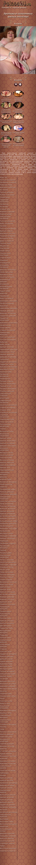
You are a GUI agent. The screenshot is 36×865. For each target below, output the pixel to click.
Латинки (3, 226)
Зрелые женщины (7, 511)
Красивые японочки (8, 763)
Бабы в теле (5, 703)
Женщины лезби (6, 238)
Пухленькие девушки (8, 494)
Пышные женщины (7, 236)
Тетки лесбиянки (6, 504)
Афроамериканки (7, 470)
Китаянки (3, 810)
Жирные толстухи (7, 599)
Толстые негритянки (8, 732)
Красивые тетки (6, 275)
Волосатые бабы (7, 431)
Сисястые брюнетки (8, 562)
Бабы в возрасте (6, 298)
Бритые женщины (7, 623)
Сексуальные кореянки (5, 816)
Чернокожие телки (7, 352)
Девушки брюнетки (7, 681)
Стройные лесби (6, 567)
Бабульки (4, 342)
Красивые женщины (8, 710)
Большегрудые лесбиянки (6, 287)
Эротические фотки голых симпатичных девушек (6, 134)
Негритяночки (5, 325)
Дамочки (3, 749)
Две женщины (5, 626)
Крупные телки (6, 602)
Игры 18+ (4, 177)
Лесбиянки (4, 204)
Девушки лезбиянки (8, 270)
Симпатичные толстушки (5, 721)
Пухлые (3, 550)
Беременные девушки (5, 280)
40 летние (4, 190)
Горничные (4, 359)
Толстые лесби (6, 701)
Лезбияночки (5, 379)
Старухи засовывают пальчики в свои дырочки (6, 145)
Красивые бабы (6, 664)
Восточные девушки (8, 848)
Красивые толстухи (7, 233)
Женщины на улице (8, 684)
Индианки (4, 260)
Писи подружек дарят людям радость (6, 121)
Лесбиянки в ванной (8, 182)
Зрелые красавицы (7, 465)
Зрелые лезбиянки (7, 514)
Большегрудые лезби (8, 521)
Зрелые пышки (6, 676)
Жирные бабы (5, 479)
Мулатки (3, 691)
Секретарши (5, 197)
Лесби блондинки (7, 303)
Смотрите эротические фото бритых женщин (6, 99)
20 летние (4, 679)
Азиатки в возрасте (7, 851)
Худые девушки (6, 661)
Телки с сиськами (7, 560)
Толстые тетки (5, 651)
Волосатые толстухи (8, 582)
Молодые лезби (6, 533)
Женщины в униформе (5, 740)
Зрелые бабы (5, 587)
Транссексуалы (6, 737)
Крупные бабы (6, 372)
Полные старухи (6, 381)
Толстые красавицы (8, 228)
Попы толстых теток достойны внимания (18, 144)
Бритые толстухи (7, 347)
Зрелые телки (5, 589)
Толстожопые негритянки (5, 425)
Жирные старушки (7, 212)
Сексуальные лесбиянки (5, 218)
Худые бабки (5, 291)
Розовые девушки (7, 391)
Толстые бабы (5, 618)
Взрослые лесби (6, 584)
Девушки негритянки (8, 357)
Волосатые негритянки (4, 435)
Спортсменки (5, 328)
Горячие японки (6, 788)
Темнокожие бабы (7, 419)
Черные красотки (7, 354)
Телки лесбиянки (7, 572)
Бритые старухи (6, 231)
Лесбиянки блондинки (4, 375)
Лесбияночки (5, 531)
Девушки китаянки (7, 785)
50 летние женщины (8, 516)
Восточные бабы (6, 822)
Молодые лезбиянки (8, 536)
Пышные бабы (6, 694)
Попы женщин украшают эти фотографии (18, 99)
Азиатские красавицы (8, 783)
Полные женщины (7, 671)
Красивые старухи (7, 369)
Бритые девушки (6, 656)
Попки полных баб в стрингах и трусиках (18, 121)
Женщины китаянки (8, 836)
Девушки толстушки (8, 446)
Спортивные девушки (5, 645)
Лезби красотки (6, 484)
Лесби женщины (6, 526)
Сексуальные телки (8, 696)
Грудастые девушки (8, 316)
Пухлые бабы (5, 243)
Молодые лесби (6, 453)
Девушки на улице (7, 746)
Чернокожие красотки (8, 349)
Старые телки (5, 410)
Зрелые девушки (7, 734)
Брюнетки (4, 306)
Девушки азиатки (7, 802)
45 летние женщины (8, 594)
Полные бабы (5, 638)
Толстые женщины (7, 575)
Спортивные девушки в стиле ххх (18, 133)
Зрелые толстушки (7, 592)
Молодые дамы (6, 669)
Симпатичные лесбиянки (5, 401)
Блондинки (4, 284)
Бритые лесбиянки (7, 443)
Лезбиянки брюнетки (8, 523)
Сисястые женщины (8, 501)
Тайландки (4, 773)
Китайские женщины (8, 807)
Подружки (4, 635)
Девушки (3, 477)
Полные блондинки (7, 180)
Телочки (3, 727)
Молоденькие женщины (5, 632)
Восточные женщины (8, 824)
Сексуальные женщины (5, 716)
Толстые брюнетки (7, 221)
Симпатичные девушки (5, 641)
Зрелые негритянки (8, 441)
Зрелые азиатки (6, 778)
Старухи (3, 649)
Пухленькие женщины (5, 547)
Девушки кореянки (7, 833)
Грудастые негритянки (4, 319)
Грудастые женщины (8, 362)
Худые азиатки (6, 754)
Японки (3, 775)
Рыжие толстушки (7, 195)
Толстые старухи (7, 577)
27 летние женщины (8, 751)
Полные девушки (7, 492)
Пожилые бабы (6, 185)
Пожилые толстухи (7, 604)
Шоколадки (4, 398)
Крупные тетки (6, 713)
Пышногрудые (5, 611)
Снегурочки (4, 248)
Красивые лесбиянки (8, 367)
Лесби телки (5, 570)
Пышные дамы (6, 553)
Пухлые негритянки (8, 384)
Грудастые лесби (7, 364)
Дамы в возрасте (7, 241)
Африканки (4, 296)
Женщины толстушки (8, 528)
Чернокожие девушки (8, 308)
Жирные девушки (7, 597)
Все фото (18, 23)
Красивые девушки (7, 686)
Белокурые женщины (8, 301)
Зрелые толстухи (7, 621)
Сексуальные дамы (8, 674)
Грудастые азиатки (7, 805)
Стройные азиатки (7, 843)
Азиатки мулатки (6, 780)
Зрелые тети (5, 467)
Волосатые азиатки (8, 795)
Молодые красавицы (8, 689)
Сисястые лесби (6, 455)
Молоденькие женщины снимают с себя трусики (18, 111)
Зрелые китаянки (7, 797)
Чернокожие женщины (5, 473)
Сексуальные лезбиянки (5, 498)
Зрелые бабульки (7, 463)
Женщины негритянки (4, 449)
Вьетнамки (4, 819)
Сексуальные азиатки (5, 791)
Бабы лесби (5, 344)
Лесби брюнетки (6, 272)
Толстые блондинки (8, 340)
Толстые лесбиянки (8, 506)
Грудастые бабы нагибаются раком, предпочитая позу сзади (6, 111)
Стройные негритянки (4, 416)
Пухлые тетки (5, 386)
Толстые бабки (6, 458)
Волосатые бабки (7, 460)
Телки (2, 699)
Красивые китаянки (7, 761)
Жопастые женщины (8, 482)
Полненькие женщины (5, 608)
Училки (3, 429)
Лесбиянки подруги (7, 543)
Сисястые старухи (7, 277)
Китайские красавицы (8, 812)
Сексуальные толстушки (5, 254)
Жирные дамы (6, 214)
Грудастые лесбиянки (4, 201)
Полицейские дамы (8, 489)
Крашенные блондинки (4, 707)
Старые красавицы (7, 407)
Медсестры (4, 246)
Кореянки (3, 759)
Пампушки (4, 541)
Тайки (2, 846)
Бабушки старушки (7, 519)
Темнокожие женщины (5, 334)
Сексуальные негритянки (5, 556)
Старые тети (5, 209)
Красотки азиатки (7, 838)
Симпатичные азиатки (5, 767)
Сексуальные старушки (5, 395)
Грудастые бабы (6, 628)
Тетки (2, 729)
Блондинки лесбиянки (4, 266)
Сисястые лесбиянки (8, 405)
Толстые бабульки (7, 337)
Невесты (3, 487)
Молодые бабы (6, 666)
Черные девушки (7, 311)
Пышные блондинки (8, 389)
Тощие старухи (6, 580)
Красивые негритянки (8, 323)
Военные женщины (7, 509)
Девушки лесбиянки (8, 313)
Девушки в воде (6, 659)
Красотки (3, 293)
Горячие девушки (7, 744)
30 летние (4, 207)
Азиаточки (4, 826)
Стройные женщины (8, 724)
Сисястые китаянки (7, 770)
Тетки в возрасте (6, 422)
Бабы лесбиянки (6, 223)
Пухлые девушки (7, 192)
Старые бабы (5, 258)
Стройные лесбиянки (8, 412)
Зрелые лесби (5, 438)
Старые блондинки (7, 330)
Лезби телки (5, 251)
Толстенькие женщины (5, 615)
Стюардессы (5, 263)
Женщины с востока (8, 756)
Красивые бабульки (8, 187)
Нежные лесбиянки (7, 538)
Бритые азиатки (6, 800)
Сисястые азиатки (7, 841)
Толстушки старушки (8, 565)
